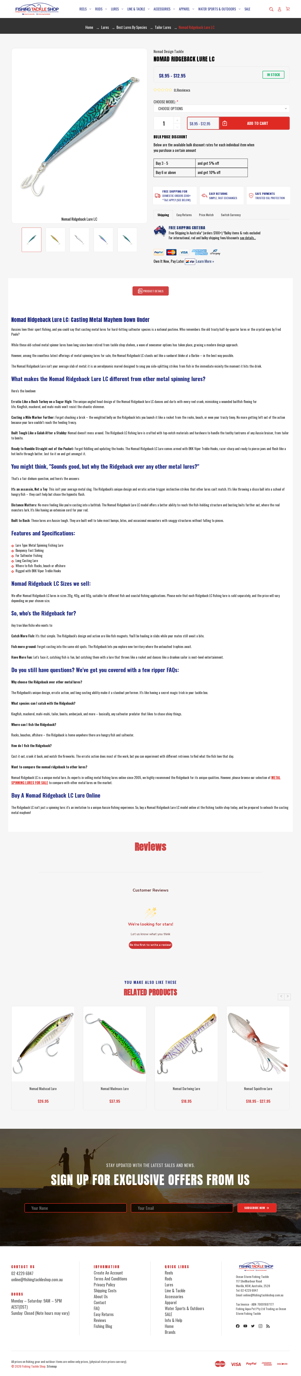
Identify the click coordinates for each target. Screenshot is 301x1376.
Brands (170, 1332)
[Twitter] (253, 1326)
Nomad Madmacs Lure (115, 1089)
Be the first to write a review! (150, 945)
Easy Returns (218, 193)
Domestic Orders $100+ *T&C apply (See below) (176, 197)
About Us (101, 1296)
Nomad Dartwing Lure (186, 1089)
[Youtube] (245, 1326)
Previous (281, 997)
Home (169, 1326)
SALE (247, 9)
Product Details (153, 291)
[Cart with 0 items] (288, 9)
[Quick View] (43, 1063)
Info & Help (173, 1320)
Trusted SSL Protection (270, 198)
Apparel (184, 9)
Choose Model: (166, 101)
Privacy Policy (104, 1284)
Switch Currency (231, 214)
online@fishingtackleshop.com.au (37, 1279)
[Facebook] (238, 1326)
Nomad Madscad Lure (43, 1089)
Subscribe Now (255, 1208)
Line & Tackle (136, 9)
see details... (248, 237)
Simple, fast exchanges (223, 198)
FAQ (97, 1308)
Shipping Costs (105, 1290)
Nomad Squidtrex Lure (258, 1089)
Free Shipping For (174, 191)
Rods (98, 9)
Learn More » (204, 261)
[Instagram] (260, 1326)
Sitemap (52, 1366)
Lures (115, 9)
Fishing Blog (103, 1326)
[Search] (271, 9)
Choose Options (115, 1103)
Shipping (163, 214)
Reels (83, 9)
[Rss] (268, 1326)
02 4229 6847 (22, 1273)
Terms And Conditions (110, 1279)
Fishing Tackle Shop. (34, 1366)
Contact (100, 1302)
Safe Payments (265, 193)
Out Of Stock (43, 1103)
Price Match (206, 214)
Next (287, 997)
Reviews (100, 1320)
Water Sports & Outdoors (217, 9)
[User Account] (279, 9)
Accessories (162, 9)
